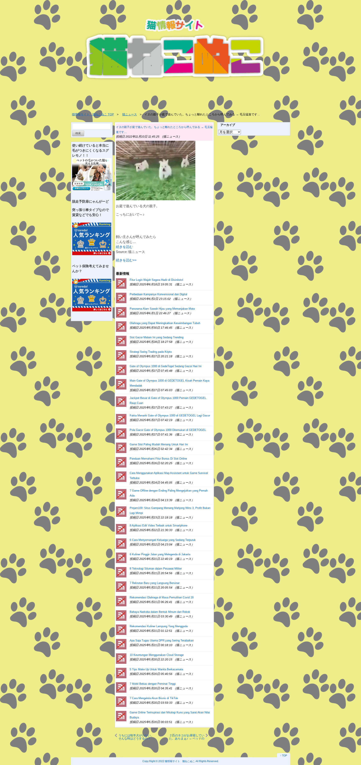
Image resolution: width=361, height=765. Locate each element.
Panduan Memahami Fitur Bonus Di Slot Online (158, 458)
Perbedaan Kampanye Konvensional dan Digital (158, 294)
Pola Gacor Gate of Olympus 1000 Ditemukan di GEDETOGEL (168, 430)
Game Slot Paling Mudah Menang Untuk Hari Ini (159, 444)
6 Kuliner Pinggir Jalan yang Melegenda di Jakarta (160, 554)
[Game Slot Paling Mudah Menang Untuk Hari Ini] (121, 448)
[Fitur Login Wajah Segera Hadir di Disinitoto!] (121, 283)
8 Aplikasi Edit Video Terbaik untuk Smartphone (158, 525)
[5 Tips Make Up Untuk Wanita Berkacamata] (121, 672)
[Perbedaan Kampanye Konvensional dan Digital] (121, 297)
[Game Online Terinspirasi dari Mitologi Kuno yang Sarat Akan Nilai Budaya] (121, 716)
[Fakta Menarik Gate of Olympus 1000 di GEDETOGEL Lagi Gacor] (121, 419)
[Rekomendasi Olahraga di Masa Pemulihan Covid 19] (121, 601)
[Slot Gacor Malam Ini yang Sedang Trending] (121, 340)
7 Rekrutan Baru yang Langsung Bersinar (154, 583)
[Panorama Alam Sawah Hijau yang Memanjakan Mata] (121, 312)
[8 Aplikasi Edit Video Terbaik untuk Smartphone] (121, 529)
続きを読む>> (126, 260)
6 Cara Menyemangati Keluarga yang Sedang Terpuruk (163, 540)
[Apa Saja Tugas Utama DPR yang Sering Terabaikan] (121, 644)
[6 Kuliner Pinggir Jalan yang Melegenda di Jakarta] (121, 557)
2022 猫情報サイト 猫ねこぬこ (176, 761)
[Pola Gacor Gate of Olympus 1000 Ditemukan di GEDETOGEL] (121, 433)
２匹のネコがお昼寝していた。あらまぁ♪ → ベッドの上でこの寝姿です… (186, 737)
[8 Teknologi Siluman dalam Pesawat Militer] (121, 572)
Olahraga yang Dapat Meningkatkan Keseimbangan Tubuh (165, 323)
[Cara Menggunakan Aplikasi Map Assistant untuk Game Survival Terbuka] (121, 476)
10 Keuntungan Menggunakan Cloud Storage (157, 654)
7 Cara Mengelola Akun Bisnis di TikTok (154, 698)
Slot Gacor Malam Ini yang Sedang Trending (156, 337)
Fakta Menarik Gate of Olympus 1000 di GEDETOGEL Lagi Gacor (170, 415)
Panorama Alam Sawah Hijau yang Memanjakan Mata (162, 308)
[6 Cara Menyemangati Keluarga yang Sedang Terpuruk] (121, 543)
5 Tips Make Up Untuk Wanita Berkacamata (156, 669)
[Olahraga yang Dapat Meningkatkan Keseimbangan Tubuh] (121, 326)
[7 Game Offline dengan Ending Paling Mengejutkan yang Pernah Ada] (121, 494)
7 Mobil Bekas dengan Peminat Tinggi (153, 683)
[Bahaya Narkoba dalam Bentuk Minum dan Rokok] (121, 615)
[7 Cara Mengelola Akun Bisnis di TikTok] (121, 701)
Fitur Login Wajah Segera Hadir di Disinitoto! (156, 279)
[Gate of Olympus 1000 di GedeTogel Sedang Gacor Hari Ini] (121, 369)
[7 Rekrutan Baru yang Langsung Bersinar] (121, 586)
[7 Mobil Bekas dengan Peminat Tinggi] (121, 687)
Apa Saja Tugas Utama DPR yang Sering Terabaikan (162, 640)
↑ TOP (283, 755)
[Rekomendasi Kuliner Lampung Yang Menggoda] (121, 629)
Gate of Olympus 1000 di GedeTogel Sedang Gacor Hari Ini (165, 366)
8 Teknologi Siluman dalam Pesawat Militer (156, 568)
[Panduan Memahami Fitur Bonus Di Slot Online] (121, 462)
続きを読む (124, 247)
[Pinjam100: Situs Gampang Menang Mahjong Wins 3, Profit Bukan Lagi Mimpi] (121, 511)
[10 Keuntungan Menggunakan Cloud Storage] (121, 658)
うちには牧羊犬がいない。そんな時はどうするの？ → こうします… (136, 737)
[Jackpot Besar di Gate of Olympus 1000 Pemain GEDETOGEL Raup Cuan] (121, 401)
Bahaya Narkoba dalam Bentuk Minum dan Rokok (160, 611)
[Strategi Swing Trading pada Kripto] (121, 355)
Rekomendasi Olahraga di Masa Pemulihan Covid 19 (161, 597)
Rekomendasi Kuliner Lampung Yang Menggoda (159, 626)
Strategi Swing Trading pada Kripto (151, 351)
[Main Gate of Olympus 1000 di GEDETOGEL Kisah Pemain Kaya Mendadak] (121, 384)
